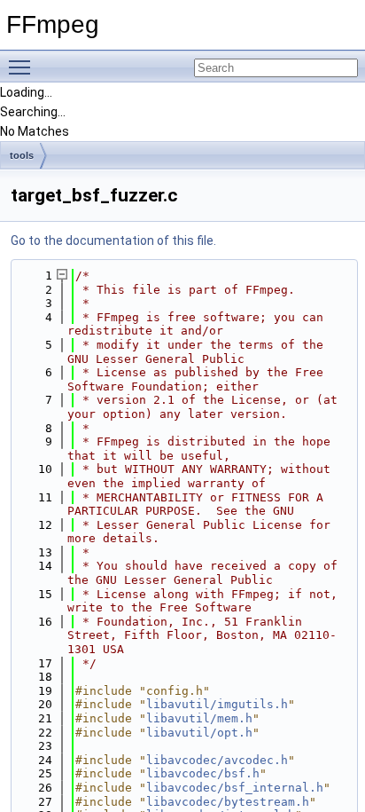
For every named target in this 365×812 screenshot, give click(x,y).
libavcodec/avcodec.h (217, 760)
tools (22, 155)
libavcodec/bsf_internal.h (234, 787)
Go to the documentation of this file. (113, 240)
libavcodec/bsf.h (203, 773)
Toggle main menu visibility (23, 67)
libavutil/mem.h (199, 718)
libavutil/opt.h (199, 732)
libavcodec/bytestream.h (227, 801)
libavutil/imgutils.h (217, 704)
